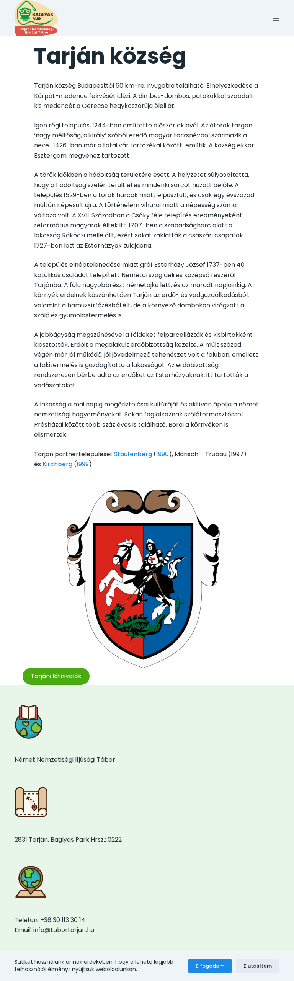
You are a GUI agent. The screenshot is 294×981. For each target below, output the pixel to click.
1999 (83, 464)
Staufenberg (133, 454)
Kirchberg (57, 464)
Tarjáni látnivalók (56, 676)
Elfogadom (210, 966)
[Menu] (276, 18)
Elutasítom (257, 966)
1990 (162, 454)
